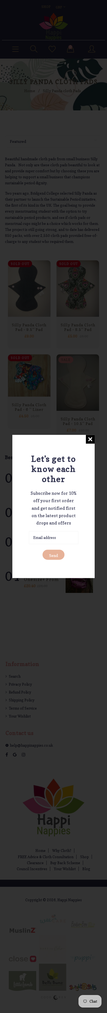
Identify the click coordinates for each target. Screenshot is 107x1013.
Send (53, 555)
